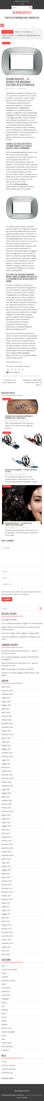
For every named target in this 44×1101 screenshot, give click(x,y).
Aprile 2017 (5, 918)
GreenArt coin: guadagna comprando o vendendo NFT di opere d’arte (19, 417)
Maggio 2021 (6, 764)
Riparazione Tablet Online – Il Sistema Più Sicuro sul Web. (32, 382)
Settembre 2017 (7, 899)
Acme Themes (22, 1097)
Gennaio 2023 (6, 720)
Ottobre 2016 (6, 940)
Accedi (3, 1062)
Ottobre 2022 (6, 731)
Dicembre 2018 (7, 844)
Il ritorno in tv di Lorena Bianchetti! (9, 381)
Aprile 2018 (5, 874)
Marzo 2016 (5, 954)
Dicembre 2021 (7, 753)
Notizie (4, 1021)
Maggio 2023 (6, 705)
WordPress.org (6, 1073)
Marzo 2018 (5, 877)
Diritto (3, 984)
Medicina (4, 1010)
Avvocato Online (7, 1078)
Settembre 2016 (7, 943)
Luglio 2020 (5, 789)
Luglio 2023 (5, 698)
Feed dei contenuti (8, 1065)
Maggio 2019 (6, 826)
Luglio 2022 (5, 742)
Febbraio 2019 (6, 837)
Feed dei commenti (8, 1069)
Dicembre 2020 (7, 775)
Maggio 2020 (6, 793)
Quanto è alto (6, 1028)
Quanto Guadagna (8, 1032)
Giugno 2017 (6, 910)
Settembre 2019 (7, 811)
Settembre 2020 (7, 786)
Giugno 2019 (6, 822)
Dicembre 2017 (7, 888)
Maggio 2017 (6, 914)
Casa (3, 966)
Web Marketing (7, 1046)
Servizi (3, 1035)
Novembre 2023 (7, 690)
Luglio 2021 (5, 760)
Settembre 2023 (7, 694)
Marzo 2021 (5, 767)
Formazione (5, 995)
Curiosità (4, 977)
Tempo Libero (6, 1043)
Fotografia (5, 999)
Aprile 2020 (5, 797)
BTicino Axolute (21, 184)
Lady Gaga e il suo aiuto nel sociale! (20, 669)
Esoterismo (5, 991)
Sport (3, 1039)
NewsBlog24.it (22, 12)
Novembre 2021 (7, 756)
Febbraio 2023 (6, 716)
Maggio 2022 (6, 749)
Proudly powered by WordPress (12, 1095)
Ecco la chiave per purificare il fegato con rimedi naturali (21, 623)
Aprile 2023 (5, 709)
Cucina (3, 973)
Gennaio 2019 (6, 841)
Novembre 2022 (7, 727)
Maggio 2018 (6, 870)
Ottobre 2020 (6, 782)
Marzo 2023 (5, 712)
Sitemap (22, 4)
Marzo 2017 (5, 921)
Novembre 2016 (7, 936)
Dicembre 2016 (7, 932)
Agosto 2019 (6, 815)
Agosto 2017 (6, 903)
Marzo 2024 (5, 687)
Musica (4, 1017)
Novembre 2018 (7, 848)
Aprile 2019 (5, 830)
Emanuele (23, 88)
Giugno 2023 (6, 701)
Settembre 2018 (7, 855)
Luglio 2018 (5, 863)
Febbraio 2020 (6, 800)
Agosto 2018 (6, 859)
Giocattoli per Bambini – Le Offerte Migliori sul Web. (21, 470)
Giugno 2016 (6, 947)
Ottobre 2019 (6, 808)
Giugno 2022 (6, 745)
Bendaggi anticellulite (9, 620)
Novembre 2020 (7, 778)
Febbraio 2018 (6, 881)
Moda (3, 1013)
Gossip (3, 1002)
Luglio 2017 (5, 907)
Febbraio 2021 (6, 771)
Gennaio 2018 (6, 885)
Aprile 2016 (5, 951)
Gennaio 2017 (6, 929)
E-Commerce (6, 43)
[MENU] (2, 25)
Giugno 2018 (6, 866)
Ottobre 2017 (6, 896)
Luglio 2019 (5, 819)
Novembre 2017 (7, 892)
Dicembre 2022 (7, 723)
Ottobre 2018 (6, 852)
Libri (3, 1006)
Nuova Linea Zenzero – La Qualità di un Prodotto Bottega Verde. (18, 524)
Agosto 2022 (6, 738)
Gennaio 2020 (6, 804)
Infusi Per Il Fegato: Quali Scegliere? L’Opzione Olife (20, 633)
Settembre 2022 (7, 734)
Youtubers (5, 1050)
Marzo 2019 (5, 833)
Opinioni (4, 1024)
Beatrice (26, 421)
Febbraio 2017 (6, 925)
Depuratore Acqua (8, 980)
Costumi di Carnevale (9, 969)
